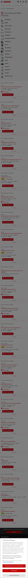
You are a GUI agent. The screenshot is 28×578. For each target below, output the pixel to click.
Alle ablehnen (14, 570)
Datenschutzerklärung (8, 562)
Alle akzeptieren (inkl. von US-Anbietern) (14, 565)
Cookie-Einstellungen (14, 575)
